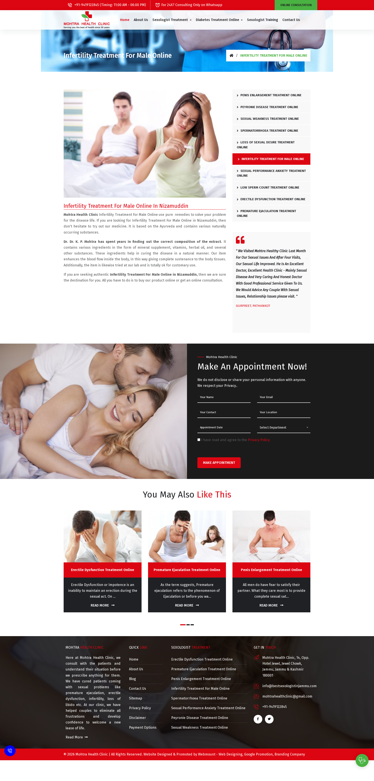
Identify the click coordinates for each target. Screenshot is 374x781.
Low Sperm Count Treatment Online (269, 187)
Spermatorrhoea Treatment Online (269, 131)
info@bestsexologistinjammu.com (289, 686)
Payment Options (142, 727)
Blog (132, 679)
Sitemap (135, 698)
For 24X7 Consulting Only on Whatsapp (191, 5)
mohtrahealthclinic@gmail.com (287, 696)
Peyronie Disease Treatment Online (269, 107)
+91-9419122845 (274, 707)
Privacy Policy (140, 708)
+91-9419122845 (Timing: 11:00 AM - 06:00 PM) (110, 5)
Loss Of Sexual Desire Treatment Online (266, 144)
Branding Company (289, 754)
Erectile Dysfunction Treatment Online (272, 199)
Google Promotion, (259, 754)
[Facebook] (258, 719)
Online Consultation (296, 5)
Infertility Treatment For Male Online (272, 159)
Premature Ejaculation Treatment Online (266, 213)
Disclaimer (137, 718)
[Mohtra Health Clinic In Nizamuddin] (87, 20)
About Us (141, 20)
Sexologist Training (262, 20)
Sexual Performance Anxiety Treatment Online (271, 173)
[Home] (231, 55)
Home (124, 20)
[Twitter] (269, 719)
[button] (171, 20)
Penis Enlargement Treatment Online (270, 95)
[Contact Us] (10, 748)
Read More (100, 605)
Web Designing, (231, 754)
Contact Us (291, 20)
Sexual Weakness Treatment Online (269, 119)
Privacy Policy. (259, 440)
